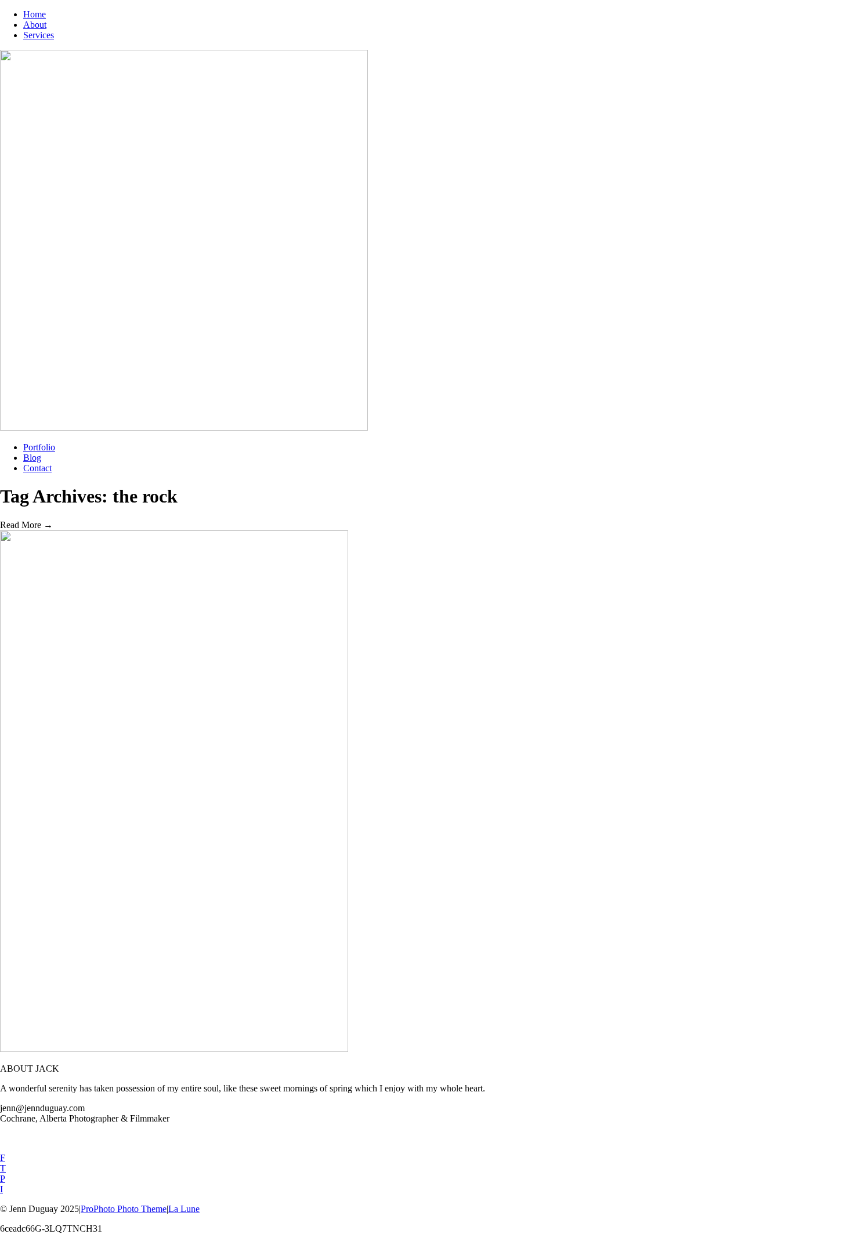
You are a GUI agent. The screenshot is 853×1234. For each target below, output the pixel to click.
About (34, 25)
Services (38, 35)
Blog (32, 458)
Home (34, 14)
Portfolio (39, 447)
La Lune (184, 1209)
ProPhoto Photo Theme (124, 1209)
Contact (37, 468)
